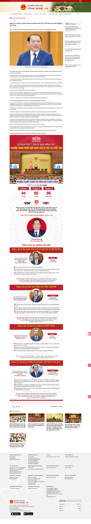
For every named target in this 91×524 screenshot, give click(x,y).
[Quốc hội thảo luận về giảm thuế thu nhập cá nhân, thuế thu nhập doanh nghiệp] (73, 418)
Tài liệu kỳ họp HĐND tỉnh (33, 460)
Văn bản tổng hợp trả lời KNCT (16, 471)
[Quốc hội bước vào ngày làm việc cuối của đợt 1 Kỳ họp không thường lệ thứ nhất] (18, 437)
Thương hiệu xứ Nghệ (32, 480)
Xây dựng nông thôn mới (51, 467)
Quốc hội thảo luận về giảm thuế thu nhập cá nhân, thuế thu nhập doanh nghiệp (72, 426)
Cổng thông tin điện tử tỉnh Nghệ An (53, 491)
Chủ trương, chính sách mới (15, 473)
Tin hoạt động (13, 20)
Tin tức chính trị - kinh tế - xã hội (53, 456)
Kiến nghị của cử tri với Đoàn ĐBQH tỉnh (18, 467)
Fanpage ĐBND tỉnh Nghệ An (52, 489)
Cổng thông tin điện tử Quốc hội (52, 492)
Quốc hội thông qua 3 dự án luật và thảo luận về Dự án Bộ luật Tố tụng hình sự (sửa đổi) (18, 425)
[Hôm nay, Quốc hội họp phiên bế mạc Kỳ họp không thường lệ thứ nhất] (36, 417)
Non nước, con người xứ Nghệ (34, 478)
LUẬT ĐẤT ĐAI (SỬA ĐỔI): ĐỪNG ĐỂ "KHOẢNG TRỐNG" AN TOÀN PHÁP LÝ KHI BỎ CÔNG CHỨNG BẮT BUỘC (73, 28)
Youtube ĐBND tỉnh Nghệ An (52, 488)
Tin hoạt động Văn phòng (33, 458)
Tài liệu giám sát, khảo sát (15, 459)
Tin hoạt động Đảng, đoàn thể (34, 459)
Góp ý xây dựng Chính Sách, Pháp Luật (36, 469)
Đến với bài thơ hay (69, 478)
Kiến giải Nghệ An (13, 478)
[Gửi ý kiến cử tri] (89, 333)
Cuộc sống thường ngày (14, 488)
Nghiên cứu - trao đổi (14, 477)
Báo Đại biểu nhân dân (50, 496)
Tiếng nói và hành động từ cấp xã (71, 456)
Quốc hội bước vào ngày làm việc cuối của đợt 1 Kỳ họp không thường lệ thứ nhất (17, 445)
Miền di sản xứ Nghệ (32, 477)
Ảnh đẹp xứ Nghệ (31, 484)
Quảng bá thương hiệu (32, 488)
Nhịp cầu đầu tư (68, 467)
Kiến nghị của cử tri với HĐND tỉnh (16, 469)
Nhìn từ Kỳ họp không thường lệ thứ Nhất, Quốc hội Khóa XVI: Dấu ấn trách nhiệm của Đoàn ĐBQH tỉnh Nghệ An (73, 43)
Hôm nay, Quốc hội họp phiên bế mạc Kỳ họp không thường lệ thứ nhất (36, 425)
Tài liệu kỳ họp (12, 458)
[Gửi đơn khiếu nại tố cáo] (89, 396)
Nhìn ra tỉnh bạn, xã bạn (51, 477)
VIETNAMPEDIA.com (54, 516)
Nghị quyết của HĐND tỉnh (33, 463)
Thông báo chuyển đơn (14, 470)
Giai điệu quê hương (69, 477)
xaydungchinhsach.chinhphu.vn (56, 406)
